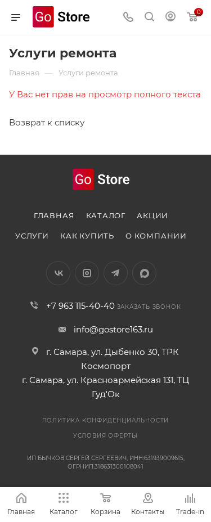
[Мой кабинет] (170, 17)
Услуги (32, 235)
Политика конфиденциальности (105, 420)
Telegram (116, 273)
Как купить (87, 235)
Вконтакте (58, 273)
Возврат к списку (46, 122)
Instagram (87, 273)
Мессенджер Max (144, 273)
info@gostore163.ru (113, 329)
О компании (156, 235)
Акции (152, 215)
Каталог (106, 215)
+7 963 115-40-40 (80, 305)
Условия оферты (105, 435)
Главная (54, 215)
